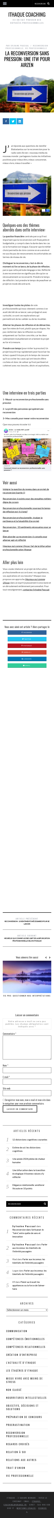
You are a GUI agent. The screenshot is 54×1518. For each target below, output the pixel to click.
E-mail (6, 1077)
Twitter (27, 639)
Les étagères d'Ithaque (22, 1370)
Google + (27, 652)
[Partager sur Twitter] (13, 121)
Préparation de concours (24, 1417)
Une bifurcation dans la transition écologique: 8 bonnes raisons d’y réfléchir (28, 1173)
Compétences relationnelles (26, 1347)
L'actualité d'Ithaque (21, 1362)
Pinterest (27, 646)
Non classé (14, 1390)
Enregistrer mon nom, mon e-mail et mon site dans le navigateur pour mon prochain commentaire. (26, 1101)
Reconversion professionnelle (17, 1434)
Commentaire (9, 1033)
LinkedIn (27, 659)
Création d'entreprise (21, 1355)
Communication (17, 1331)
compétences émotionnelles (25, 1339)
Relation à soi (16, 1452)
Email (27, 665)
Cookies (42, 1508)
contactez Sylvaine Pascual (36, 589)
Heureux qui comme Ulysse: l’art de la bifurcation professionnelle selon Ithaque (27, 938)
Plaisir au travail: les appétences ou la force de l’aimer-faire (28, 1285)
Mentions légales (26, 1508)
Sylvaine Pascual (24, 1226)
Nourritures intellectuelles (26, 1397)
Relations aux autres (21, 1460)
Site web (6, 1088)
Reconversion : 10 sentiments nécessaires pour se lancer (27, 921)
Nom (5, 1065)
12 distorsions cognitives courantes (29, 1139)
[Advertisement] (27, 793)
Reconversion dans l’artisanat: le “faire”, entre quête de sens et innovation (28, 1233)
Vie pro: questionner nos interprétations (27, 995)
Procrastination (18, 1425)
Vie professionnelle (36, 48)
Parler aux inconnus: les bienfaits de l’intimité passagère (29, 1248)
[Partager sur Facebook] (6, 121)
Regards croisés (18, 1444)
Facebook (27, 632)
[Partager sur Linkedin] (20, 121)
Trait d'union (15, 1468)
